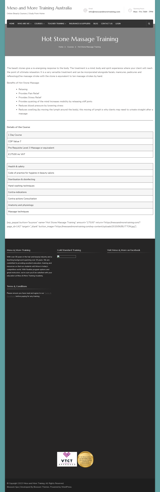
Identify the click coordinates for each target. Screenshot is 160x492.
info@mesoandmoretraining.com (104, 11)
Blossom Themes (41, 487)
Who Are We (24, 23)
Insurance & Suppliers (79, 23)
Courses (38, 23)
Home (11, 23)
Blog (96, 23)
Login (118, 23)
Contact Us (106, 23)
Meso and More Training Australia (39, 8)
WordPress (66, 487)
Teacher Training (56, 23)
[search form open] (149, 23)
